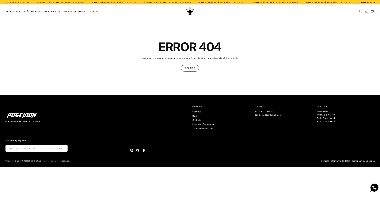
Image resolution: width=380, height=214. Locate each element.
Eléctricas (31, 11)
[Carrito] (372, 11)
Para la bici (50, 11)
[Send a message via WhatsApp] (374, 188)
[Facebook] (138, 150)
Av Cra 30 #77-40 (326, 115)
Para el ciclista (73, 11)
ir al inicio (190, 68)
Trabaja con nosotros (202, 128)
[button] (360, 11)
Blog (194, 116)
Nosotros (196, 111)
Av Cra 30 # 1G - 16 (326, 121)
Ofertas (93, 11)
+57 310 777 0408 (264, 111)
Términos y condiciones (363, 161)
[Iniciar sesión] (366, 11)
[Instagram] (132, 150)
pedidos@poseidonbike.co (268, 115)
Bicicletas (12, 11)
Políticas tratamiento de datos (335, 161)
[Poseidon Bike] (21, 115)
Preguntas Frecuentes (203, 124)
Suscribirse (57, 148)
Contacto (196, 120)
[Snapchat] (143, 150)
